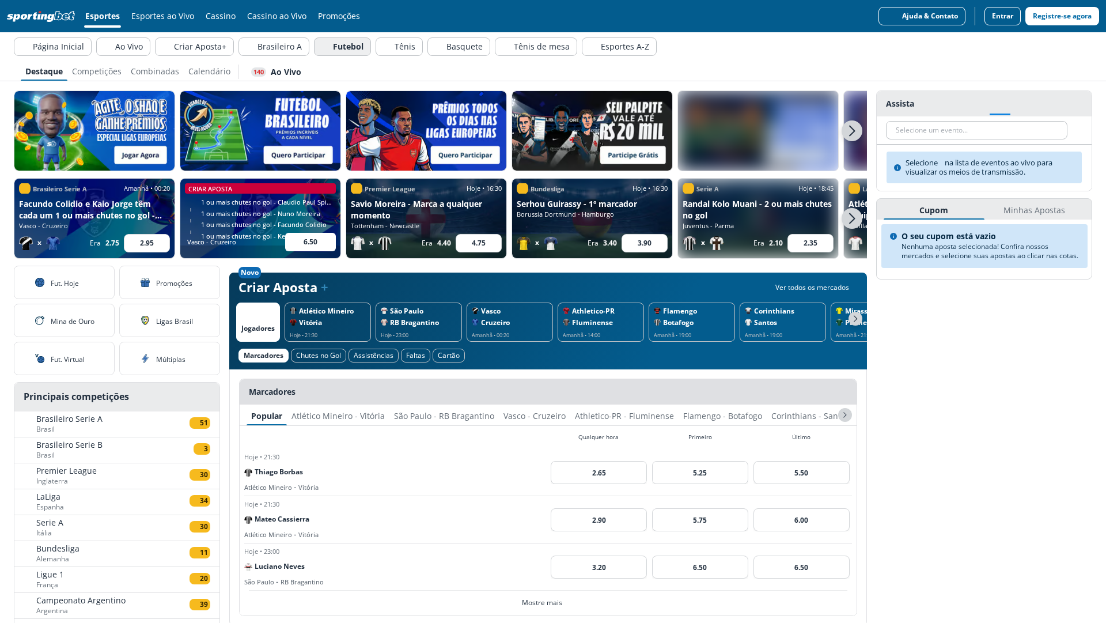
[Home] (43, 16)
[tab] (44, 70)
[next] (845, 415)
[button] (852, 130)
